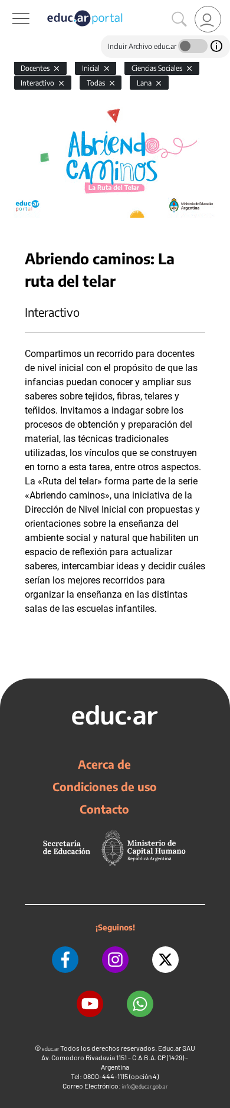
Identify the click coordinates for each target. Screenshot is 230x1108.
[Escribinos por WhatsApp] (140, 1004)
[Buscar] (179, 19)
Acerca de (104, 764)
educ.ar (50, 1048)
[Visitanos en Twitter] (165, 959)
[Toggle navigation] (10, 6)
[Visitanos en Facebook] (65, 959)
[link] (208, 19)
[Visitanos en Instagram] (115, 959)
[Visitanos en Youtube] (90, 1004)
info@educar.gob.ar (144, 1086)
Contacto (104, 809)
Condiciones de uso (104, 786)
